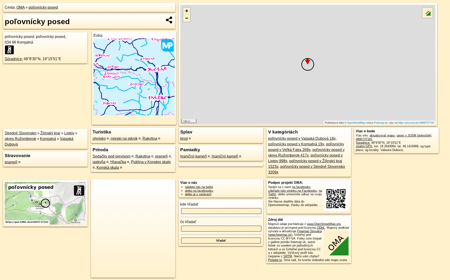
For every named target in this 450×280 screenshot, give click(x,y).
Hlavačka (118, 162)
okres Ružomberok (20, 139)
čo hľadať (188, 222)
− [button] (186, 18)
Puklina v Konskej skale (151, 162)
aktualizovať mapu (382, 135)
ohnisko (99, 138)
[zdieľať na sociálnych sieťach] (169, 20)
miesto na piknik (124, 138)
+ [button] (186, 11)
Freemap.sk (381, 122)
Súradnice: (14, 59)
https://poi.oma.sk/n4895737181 (416, 122)
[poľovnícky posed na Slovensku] (11, 49)
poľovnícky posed (43, 7)
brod (184, 138)
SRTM (287, 256)
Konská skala (108, 167)
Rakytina (149, 138)
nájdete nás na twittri (199, 187)
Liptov (69, 133)
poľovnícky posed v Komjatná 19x (296, 144)
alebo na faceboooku (199, 190)
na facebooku (301, 187)
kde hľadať (189, 204)
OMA (20, 7)
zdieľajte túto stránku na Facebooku (292, 190)
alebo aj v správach (198, 194)
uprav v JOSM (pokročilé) (414, 135)
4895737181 (364, 139)
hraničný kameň (193, 156)
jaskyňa (99, 162)
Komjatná (48, 139)
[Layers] (427, 12)
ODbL (321, 227)
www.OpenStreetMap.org (324, 224)
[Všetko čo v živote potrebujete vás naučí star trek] (134, 114)
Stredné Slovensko (20, 133)
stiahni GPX (364, 146)
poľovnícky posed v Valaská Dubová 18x (302, 138)
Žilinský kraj (50, 133)
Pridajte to (275, 260)
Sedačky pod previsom (112, 156)
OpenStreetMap (356, 122)
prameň (11, 162)
